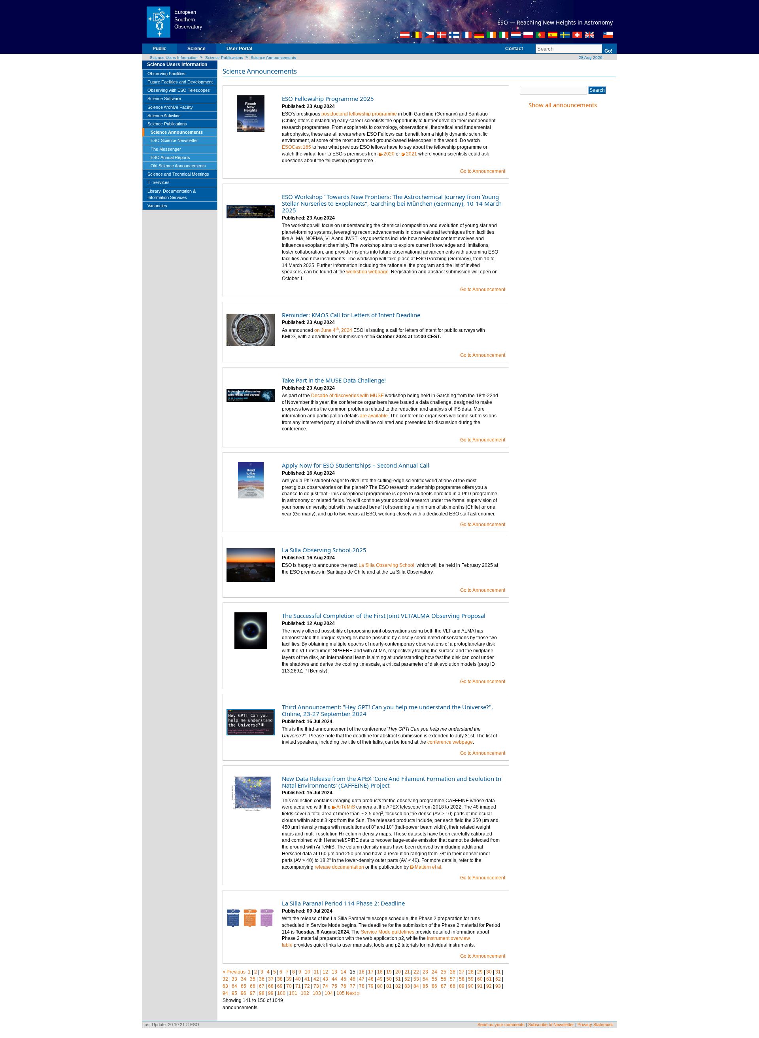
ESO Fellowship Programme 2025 (328, 98)
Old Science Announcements (178, 165)
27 (461, 972)
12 (325, 972)
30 (489, 972)
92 (489, 986)
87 (443, 986)
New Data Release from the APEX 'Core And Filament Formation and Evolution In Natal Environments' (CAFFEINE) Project (391, 782)
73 (316, 986)
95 (234, 993)
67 (261, 986)
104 (329, 993)
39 (289, 979)
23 (425, 972)
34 (243, 979)
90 (471, 986)
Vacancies (157, 205)
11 (316, 972)
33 (234, 979)
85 (425, 986)
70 (289, 986)
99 (271, 993)
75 (334, 986)
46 (352, 979)
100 (281, 993)
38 (280, 979)
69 (280, 986)
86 (434, 986)
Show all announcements (563, 105)
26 (452, 972)
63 (225, 986)
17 (371, 972)
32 (225, 979)
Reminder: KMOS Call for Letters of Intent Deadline (351, 315)
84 (416, 986)
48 (371, 979)
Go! (608, 51)
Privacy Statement (595, 1024)
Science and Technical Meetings (178, 174)
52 (407, 979)
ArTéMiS (345, 807)
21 (407, 972)
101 (293, 993)
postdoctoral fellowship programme (359, 114)
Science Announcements (273, 57)
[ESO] (158, 21)
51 (398, 979)
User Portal (239, 48)
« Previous (234, 972)
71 (298, 986)
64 (234, 986)
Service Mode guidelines (387, 932)
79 (371, 986)
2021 (411, 154)
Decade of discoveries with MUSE (347, 395)
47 (361, 979)
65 (243, 986)
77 (352, 986)
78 (361, 986)
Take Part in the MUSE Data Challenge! (334, 380)
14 (343, 972)
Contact (514, 48)
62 (498, 979)
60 (480, 979)
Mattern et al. (428, 867)
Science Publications (224, 57)
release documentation (339, 867)
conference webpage (450, 742)
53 (416, 979)
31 (498, 972)
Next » (353, 993)
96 (243, 993)
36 (261, 979)
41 (307, 979)
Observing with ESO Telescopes (178, 90)
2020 (389, 154)
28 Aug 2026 (590, 57)
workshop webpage (367, 272)
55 (434, 979)
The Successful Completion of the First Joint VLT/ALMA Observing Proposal (383, 615)
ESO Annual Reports (170, 157)
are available (374, 416)
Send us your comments (501, 1024)
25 (443, 972)
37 (271, 979)
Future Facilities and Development (180, 82)
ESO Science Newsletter (174, 140)
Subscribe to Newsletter (551, 1024)
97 (252, 993)
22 (416, 972)
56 (443, 979)
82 (398, 986)
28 (471, 972)
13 (334, 972)
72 (307, 986)
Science (196, 48)
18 (380, 972)
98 (261, 993)
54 (425, 979)
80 (380, 986)
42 (316, 979)
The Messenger (166, 149)
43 (325, 979)
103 (317, 993)
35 (252, 979)
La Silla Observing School (386, 565)
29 (480, 972)
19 (389, 972)
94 (225, 993)
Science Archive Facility (170, 107)
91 (480, 986)
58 (461, 979)
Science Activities (164, 115)
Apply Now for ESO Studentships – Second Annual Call (355, 465)
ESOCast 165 (296, 147)
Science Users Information (174, 57)
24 (434, 972)
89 (461, 986)
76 (343, 986)
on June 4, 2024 (333, 330)
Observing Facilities (166, 73)
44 (334, 979)
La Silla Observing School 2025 (324, 550)
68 (271, 986)
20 (398, 972)
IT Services (158, 182)
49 (380, 979)
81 (389, 986)
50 (389, 979)
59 (471, 979)
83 (407, 986)
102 (305, 993)
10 (307, 972)
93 (498, 986)
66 (252, 986)
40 (298, 979)
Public (159, 48)
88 (452, 986)
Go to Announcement (482, 171)
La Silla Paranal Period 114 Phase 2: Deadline (343, 903)
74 (325, 986)
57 (452, 979)
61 (489, 979)
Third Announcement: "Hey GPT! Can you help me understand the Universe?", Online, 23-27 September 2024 (387, 710)
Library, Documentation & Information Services (171, 194)
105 (340, 993)
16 (361, 972)
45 (343, 979)
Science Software (164, 98)
